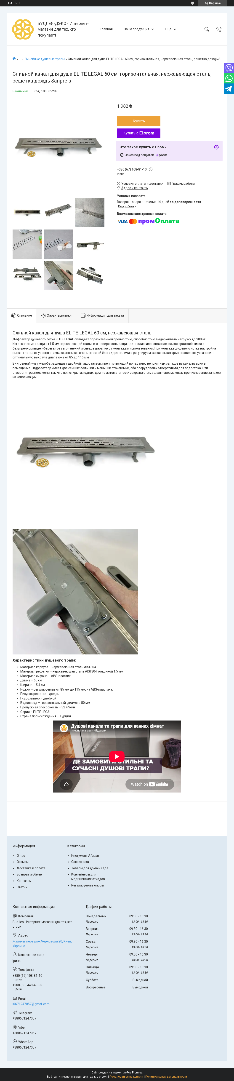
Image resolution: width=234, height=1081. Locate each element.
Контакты (24, 881)
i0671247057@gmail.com (31, 1004)
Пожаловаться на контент (126, 1076)
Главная (107, 29)
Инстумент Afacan (85, 855)
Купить (139, 121)
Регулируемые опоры (87, 885)
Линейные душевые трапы (44, 59)
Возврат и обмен (29, 874)
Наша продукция (136, 29)
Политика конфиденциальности (166, 1076)
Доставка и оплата (31, 868)
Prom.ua (137, 1072)
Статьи (22, 887)
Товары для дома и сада (89, 868)
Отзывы (23, 862)
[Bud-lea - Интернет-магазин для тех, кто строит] (22, 29)
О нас (21, 855)
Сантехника (80, 862)
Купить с (130, 133)
